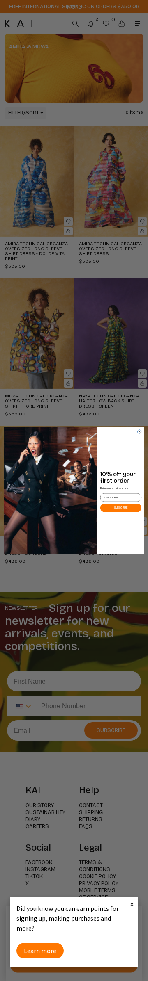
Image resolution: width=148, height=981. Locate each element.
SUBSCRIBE (121, 507)
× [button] (132, 904)
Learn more (40, 951)
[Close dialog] (139, 431)
